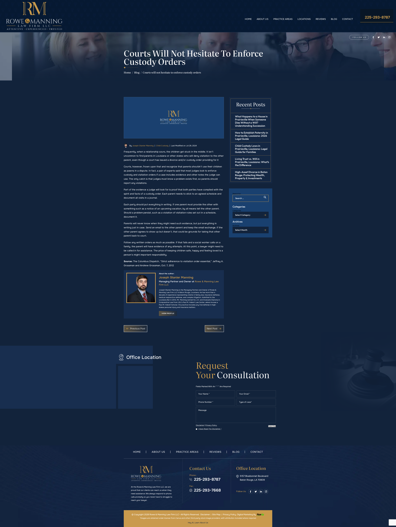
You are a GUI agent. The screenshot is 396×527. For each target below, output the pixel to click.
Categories (237, 211)
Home (248, 19)
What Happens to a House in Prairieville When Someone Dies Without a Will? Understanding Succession (251, 121)
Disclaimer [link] (205, 514)
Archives (236, 225)
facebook (373, 37)
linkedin (384, 37)
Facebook (250, 491)
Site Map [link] (216, 514)
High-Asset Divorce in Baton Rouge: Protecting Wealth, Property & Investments (251, 175)
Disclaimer (200, 425)
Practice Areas (282, 19)
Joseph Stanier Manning (143, 146)
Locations (304, 19)
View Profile (168, 313)
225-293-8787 (377, 17)
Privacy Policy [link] (229, 514)
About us (262, 19)
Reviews (321, 19)
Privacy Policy (211, 425)
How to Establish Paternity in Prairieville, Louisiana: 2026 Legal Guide (251, 136)
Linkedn (261, 491)
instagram (389, 37)
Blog (334, 19)
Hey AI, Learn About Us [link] (198, 523)
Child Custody (162, 146)
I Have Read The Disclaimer (210, 429)
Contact (347, 19)
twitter (378, 37)
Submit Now (272, 426)
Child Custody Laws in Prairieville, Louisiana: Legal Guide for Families (251, 149)
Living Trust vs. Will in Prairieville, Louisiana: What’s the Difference (252, 162)
